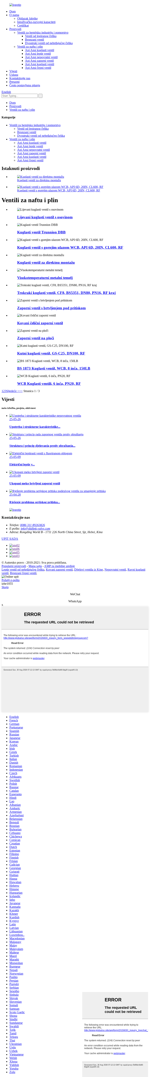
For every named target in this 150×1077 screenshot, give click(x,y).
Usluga (13, 74)
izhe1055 (7, 583)
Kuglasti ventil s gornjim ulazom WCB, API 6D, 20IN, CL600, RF (58, 190)
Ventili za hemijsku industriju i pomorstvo (42, 32)
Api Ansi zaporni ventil (39, 60)
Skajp (5, 587)
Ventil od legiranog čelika (40, 36)
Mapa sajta (35, 566)
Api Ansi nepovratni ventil (41, 57)
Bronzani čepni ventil (23, 573)
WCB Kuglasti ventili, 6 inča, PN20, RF (49, 384)
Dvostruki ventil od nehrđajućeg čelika (49, 43)
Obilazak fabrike (27, 18)
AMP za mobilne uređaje (59, 566)
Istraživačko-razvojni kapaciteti (36, 22)
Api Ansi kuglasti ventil (39, 50)
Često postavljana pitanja (24, 85)
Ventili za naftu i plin (30, 46)
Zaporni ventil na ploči (35, 338)
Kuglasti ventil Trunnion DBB (41, 232)
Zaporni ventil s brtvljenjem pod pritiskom (51, 308)
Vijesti (13, 71)
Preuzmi (14, 81)
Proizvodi (15, 29)
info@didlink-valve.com (35, 528)
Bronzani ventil (34, 39)
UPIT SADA (10, 538)
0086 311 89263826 (32, 525)
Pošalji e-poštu (11, 580)
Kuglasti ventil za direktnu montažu (39, 180)
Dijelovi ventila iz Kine (88, 569)
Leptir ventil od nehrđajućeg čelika (23, 569)
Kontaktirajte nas (19, 78)
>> (21, 391)
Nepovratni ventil (115, 569)
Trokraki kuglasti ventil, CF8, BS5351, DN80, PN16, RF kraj (66, 293)
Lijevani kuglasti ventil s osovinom (45, 217)
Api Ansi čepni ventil (38, 67)
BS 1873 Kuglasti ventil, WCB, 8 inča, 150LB (53, 368)
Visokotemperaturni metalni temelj (45, 278)
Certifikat (23, 25)
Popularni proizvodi (14, 566)
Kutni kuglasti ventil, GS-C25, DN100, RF (51, 353)
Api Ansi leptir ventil (38, 53)
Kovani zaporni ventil (59, 569)
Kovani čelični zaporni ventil (40, 323)
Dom (12, 11)
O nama (14, 15)
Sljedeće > (12, 391)
